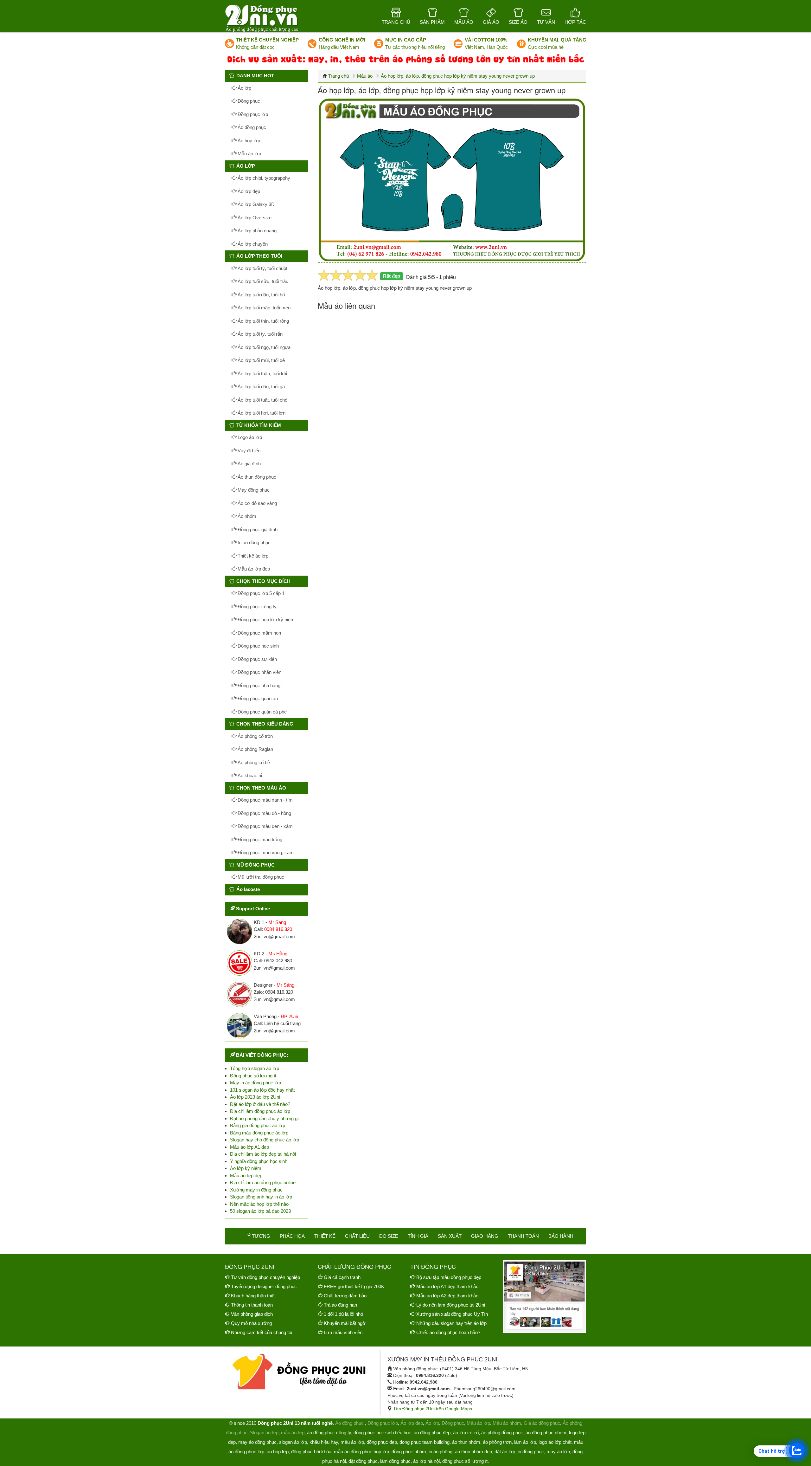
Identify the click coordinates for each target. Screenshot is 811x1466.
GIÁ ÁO (491, 22)
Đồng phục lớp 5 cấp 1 (260, 593)
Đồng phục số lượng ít (253, 1075)
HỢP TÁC (575, 22)
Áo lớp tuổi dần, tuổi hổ (260, 294)
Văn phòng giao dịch (252, 1314)
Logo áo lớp (249, 437)
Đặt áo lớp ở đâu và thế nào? (260, 1104)
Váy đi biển (248, 450)
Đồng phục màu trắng (259, 839)
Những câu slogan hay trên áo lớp (451, 1323)
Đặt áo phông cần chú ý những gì (264, 1118)
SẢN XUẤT (450, 1236)
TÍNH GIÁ (418, 1236)
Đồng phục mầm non (258, 633)
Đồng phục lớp (252, 114)
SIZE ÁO (518, 22)
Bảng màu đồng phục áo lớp (259, 1132)
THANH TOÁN (523, 1236)
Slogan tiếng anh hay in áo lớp (261, 1196)
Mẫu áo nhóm (507, 1423)
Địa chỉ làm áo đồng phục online (263, 1182)
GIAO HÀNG (484, 1236)
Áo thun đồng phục (256, 477)
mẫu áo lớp (292, 1432)
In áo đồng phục (253, 542)
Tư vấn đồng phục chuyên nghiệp (265, 1277)
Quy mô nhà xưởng (251, 1323)
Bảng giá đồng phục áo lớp (257, 1125)
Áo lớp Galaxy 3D (255, 204)
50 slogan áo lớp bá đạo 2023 (260, 1211)
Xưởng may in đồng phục (256, 1189)
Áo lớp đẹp (248, 191)
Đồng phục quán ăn (257, 698)
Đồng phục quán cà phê (261, 711)
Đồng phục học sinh (257, 646)
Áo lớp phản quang (256, 230)
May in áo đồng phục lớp (255, 1082)
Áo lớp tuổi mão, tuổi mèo (263, 307)
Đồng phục (248, 101)
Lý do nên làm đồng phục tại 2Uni (450, 1305)
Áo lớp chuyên (252, 244)
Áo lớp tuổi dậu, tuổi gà (260, 386)
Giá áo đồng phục (542, 1423)
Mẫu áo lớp (248, 153)
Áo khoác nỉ (249, 775)
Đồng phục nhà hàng (258, 685)
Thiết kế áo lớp (252, 556)
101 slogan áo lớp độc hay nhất (262, 1090)
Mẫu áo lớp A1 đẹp (249, 1147)
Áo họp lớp (248, 140)
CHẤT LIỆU (357, 1236)
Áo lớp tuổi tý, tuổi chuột (261, 268)
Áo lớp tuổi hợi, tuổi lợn (260, 413)
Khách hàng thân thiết (253, 1295)
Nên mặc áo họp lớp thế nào (259, 1204)
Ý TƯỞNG (258, 1236)
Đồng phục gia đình (257, 529)
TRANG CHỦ (396, 22)
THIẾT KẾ (324, 1236)
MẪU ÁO (463, 22)
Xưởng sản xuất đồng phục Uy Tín (452, 1314)
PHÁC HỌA (292, 1236)
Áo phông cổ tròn (254, 736)
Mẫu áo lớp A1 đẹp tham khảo (447, 1286)
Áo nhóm (246, 516)
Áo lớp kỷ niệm (245, 1168)
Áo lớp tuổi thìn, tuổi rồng (262, 321)
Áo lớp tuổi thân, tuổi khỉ (261, 373)
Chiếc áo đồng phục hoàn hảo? (448, 1332)
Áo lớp (243, 88)
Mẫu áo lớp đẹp (253, 569)
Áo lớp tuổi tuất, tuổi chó (261, 400)
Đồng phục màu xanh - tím (264, 800)
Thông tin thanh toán (252, 1305)
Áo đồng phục (251, 127)
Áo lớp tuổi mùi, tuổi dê (260, 360)
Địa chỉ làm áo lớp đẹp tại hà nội (263, 1154)
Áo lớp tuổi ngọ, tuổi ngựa (263, 347)
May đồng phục (253, 490)
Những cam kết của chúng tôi (261, 1332)
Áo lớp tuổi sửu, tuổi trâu (262, 281)
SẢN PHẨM (432, 22)
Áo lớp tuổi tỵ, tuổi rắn (259, 334)
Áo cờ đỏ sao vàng (256, 503)
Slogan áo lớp (264, 1432)
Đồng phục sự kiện (256, 659)
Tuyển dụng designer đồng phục (264, 1286)
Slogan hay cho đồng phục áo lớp (264, 1139)
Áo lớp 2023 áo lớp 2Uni (255, 1097)
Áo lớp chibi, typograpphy (263, 178)
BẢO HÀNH (560, 1236)
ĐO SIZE (388, 1236)
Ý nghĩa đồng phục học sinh (258, 1161)
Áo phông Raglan (254, 749)
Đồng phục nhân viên (258, 672)
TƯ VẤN (546, 22)
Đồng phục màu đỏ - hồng (263, 813)
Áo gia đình (248, 463)
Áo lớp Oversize (253, 217)
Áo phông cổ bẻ (253, 762)
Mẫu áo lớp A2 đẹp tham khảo (447, 1295)
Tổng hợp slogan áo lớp (254, 1068)
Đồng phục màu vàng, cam (265, 852)
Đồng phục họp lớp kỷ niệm (265, 619)
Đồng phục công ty (256, 606)
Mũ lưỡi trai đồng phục (260, 877)
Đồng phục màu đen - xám (264, 826)
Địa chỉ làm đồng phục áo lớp (260, 1111)
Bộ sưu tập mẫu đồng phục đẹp (448, 1277)
